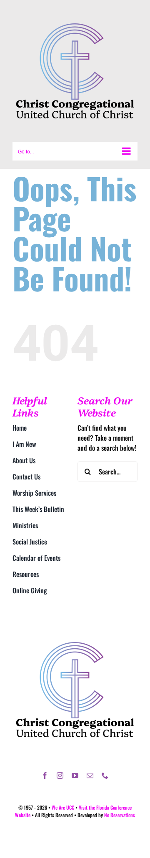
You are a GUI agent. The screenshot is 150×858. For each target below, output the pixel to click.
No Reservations (119, 814)
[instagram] (60, 775)
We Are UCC (63, 807)
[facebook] (45, 775)
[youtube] (75, 775)
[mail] (90, 775)
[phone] (105, 775)
